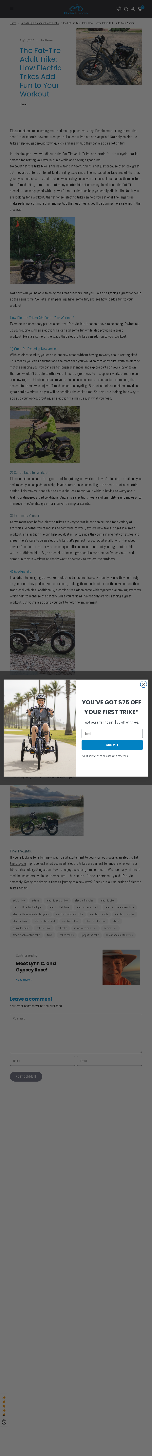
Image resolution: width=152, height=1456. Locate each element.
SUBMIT (112, 745)
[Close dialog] (143, 684)
